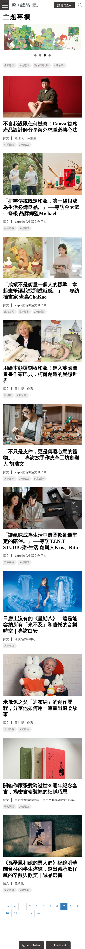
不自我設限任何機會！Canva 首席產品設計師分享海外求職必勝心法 (40, 127)
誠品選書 (9, 890)
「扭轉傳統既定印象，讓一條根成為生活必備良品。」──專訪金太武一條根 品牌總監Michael (41, 207)
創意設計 (39, 478)
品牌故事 (9, 228)
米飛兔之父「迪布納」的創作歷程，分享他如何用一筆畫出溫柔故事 (40, 708)
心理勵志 (9, 144)
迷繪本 (8, 395)
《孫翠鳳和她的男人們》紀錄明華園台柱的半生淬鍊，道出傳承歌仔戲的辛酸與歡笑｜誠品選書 (40, 869)
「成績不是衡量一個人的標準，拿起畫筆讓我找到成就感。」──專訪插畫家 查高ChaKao (41, 291)
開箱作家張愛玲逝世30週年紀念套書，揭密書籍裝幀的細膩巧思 (40, 788)
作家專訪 (9, 65)
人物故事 (59, 65)
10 (7, 913)
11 (15, 913)
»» (38, 913)
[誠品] (25, 4)
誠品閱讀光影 (41, 65)
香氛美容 (9, 562)
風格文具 (9, 311)
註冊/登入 (64, 5)
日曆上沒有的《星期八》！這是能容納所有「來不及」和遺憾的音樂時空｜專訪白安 (40, 625)
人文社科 (24, 729)
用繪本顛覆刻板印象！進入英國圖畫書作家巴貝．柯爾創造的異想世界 (40, 374)
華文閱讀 (9, 806)
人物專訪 (24, 65)
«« (7, 906)
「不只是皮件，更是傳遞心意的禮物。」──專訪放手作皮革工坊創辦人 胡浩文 (41, 458)
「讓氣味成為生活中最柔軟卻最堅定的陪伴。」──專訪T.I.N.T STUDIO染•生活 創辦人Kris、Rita (40, 541)
